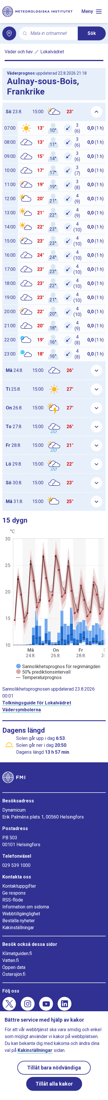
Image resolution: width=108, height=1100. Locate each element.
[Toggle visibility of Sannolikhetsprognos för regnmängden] (58, 666)
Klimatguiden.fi (17, 953)
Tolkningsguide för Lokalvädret (36, 703)
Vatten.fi (10, 960)
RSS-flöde (12, 900)
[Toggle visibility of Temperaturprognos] (39, 677)
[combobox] (51, 33)
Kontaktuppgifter (19, 886)
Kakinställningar (18, 927)
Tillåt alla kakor (54, 1084)
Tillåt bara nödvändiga (54, 1068)
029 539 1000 (16, 865)
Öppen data (13, 967)
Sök (92, 33)
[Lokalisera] (9, 33)
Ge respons (14, 893)
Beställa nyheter (18, 920)
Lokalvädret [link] (52, 51)
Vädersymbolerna (21, 709)
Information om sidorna (25, 907)
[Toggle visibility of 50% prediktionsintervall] (43, 672)
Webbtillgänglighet (21, 913)
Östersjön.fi (13, 974)
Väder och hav (19, 51)
